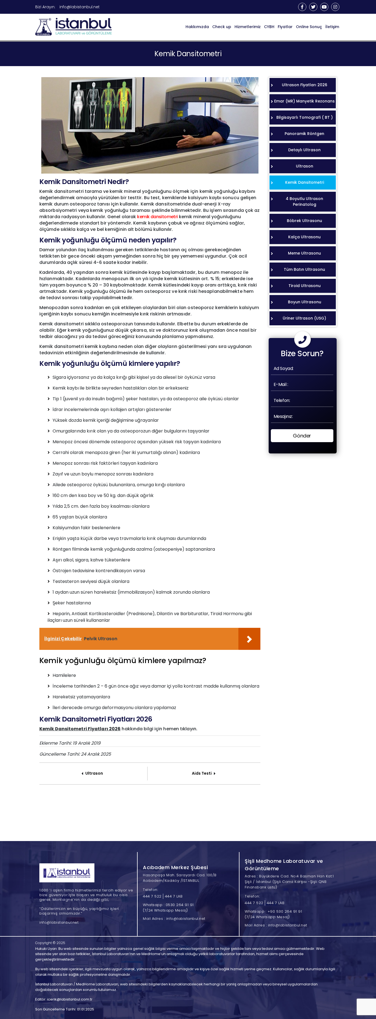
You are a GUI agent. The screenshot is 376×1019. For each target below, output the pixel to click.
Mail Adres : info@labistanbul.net (174, 918)
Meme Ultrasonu (304, 253)
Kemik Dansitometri (304, 182)
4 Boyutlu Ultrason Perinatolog (304, 201)
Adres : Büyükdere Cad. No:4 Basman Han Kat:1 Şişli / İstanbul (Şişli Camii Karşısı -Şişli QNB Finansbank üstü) (289, 882)
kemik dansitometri (157, 216)
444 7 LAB (174, 896)
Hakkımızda (197, 26)
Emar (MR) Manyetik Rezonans (304, 101)
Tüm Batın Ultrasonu (304, 269)
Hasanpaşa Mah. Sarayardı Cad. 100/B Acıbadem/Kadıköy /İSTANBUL (180, 877)
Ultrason (94, 773)
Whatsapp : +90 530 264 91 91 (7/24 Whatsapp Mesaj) (273, 914)
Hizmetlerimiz (248, 26)
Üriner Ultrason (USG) (304, 318)
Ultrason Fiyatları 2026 (304, 85)
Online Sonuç (309, 26)
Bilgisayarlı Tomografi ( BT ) (304, 117)
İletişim (332, 26)
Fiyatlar (285, 26)
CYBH (269, 26)
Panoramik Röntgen (304, 133)
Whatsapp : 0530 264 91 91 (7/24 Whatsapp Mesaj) (168, 907)
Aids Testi (202, 773)
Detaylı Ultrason (304, 150)
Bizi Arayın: (45, 7)
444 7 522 (152, 896)
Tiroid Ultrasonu (304, 285)
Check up (221, 26)
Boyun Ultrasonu (304, 302)
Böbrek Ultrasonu (304, 220)
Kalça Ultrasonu (304, 237)
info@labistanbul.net (79, 7)
